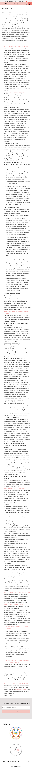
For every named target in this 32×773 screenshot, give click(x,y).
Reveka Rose (18, 766)
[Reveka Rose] (16, 3)
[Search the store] (26, 4)
